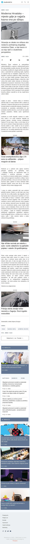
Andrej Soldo (5, 56)
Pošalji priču (5, 515)
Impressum (5, 522)
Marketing (4, 527)
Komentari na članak (14, 338)
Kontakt (4, 520)
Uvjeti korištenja (6, 525)
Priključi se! (5, 517)
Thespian (15, 540)
